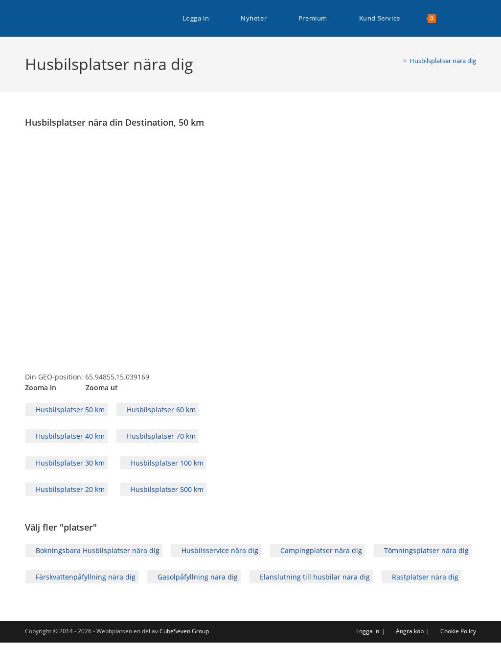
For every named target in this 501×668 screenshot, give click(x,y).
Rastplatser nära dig (424, 576)
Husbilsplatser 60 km (160, 409)
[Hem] (397, 60)
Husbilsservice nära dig (219, 550)
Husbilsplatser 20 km (69, 489)
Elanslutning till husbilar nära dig (314, 576)
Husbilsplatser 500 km (166, 489)
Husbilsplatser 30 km (69, 463)
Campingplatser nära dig (320, 550)
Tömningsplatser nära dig (425, 550)
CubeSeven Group (184, 631)
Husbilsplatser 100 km (166, 463)
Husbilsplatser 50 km (69, 409)
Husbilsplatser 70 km (160, 436)
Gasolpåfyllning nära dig (197, 576)
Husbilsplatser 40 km (69, 436)
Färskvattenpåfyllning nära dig (85, 576)
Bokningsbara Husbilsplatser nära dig (96, 550)
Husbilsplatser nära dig (443, 60)
